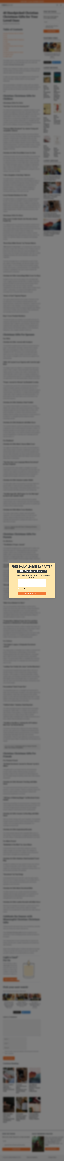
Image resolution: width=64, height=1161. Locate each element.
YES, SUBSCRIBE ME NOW (32, 593)
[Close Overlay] (54, 564)
